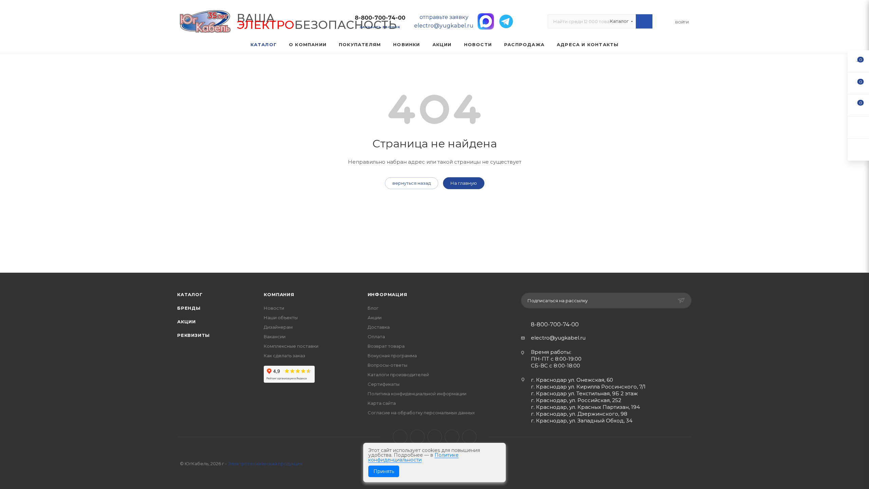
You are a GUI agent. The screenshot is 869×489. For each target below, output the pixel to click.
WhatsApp (452, 437)
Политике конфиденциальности (413, 457)
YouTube (434, 437)
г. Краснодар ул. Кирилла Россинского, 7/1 (588, 386)
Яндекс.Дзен (469, 437)
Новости (274, 308)
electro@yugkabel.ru (558, 337)
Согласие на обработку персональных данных (421, 412)
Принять (383, 471)
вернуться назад (411, 183)
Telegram (417, 437)
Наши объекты (281, 317)
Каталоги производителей (398, 374)
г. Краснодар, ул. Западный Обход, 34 (581, 420)
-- (858, 61)
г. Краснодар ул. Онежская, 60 (572, 380)
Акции (186, 321)
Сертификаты (384, 384)
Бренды (189, 308)
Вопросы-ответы (387, 365)
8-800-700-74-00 (380, 18)
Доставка (379, 327)
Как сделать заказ (284, 355)
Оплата (376, 336)
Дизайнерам (278, 327)
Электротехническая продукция (265, 463)
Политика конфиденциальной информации (417, 393)
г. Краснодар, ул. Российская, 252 (576, 400)
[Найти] (644, 21)
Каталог (190, 294)
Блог (373, 308)
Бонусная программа (392, 355)
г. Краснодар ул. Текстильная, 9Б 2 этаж (584, 393)
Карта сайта (382, 403)
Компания (279, 294)
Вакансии (274, 336)
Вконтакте (400, 437)
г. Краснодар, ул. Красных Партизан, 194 (585, 407)
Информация (387, 294)
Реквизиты (193, 335)
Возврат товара (386, 346)
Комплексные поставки (291, 346)
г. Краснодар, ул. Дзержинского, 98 (579, 414)
